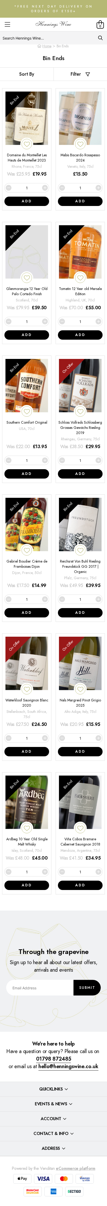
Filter (76, 74)
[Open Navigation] (7, 24)
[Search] (100, 37)
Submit (87, 987)
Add (27, 201)
